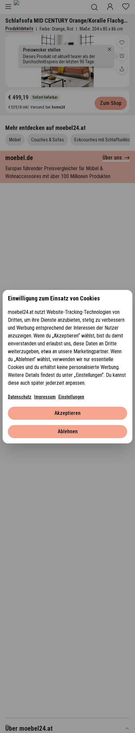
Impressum (45, 396)
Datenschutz (19, 396)
